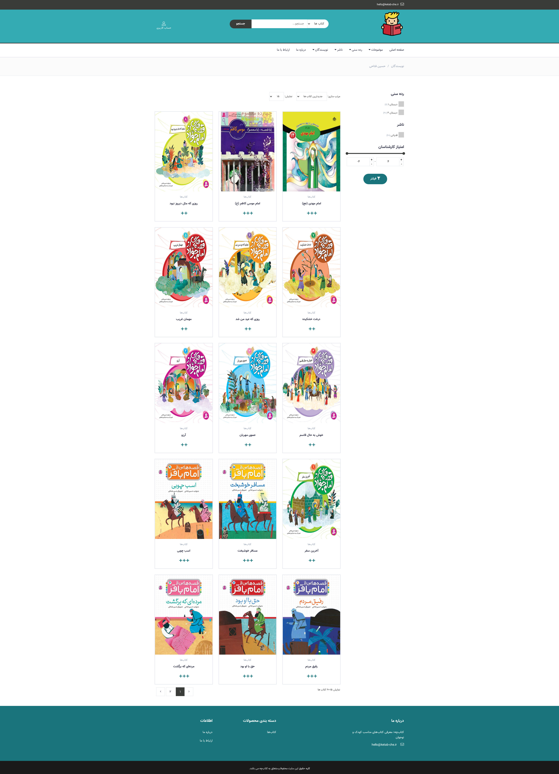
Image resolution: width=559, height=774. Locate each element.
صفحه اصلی (396, 50)
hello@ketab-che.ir (388, 5)
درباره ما (301, 50)
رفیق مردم (311, 666)
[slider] (347, 153)
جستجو (240, 23)
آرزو (183, 435)
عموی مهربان (247, 435)
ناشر (340, 50)
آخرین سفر (311, 551)
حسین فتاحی (377, 66)
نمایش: (288, 96)
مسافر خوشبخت (247, 551)
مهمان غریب (184, 319)
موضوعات (377, 50)
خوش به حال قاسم (311, 435)
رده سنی (357, 50)
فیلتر (373, 178)
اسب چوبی (183, 551)
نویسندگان (321, 50)
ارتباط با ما (283, 50)
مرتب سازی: (333, 96)
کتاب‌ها (271, 732)
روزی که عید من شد (248, 319)
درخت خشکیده (311, 319)
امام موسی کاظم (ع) (247, 203)
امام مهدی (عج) (311, 203)
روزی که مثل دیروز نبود (184, 203)
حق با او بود (247, 666)
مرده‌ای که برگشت (183, 666)
